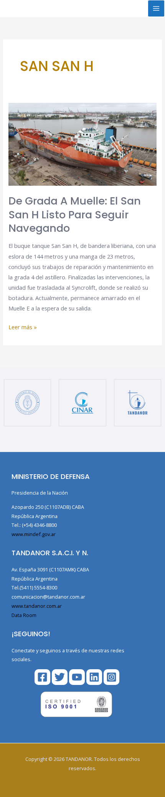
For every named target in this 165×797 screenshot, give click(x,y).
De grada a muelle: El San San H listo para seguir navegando (74, 214)
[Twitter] (60, 677)
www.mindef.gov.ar (34, 534)
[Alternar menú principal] (156, 8)
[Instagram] (111, 677)
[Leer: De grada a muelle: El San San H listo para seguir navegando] (82, 143)
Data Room (24, 615)
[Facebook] (42, 677)
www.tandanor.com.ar (37, 605)
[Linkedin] (94, 677)
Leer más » (22, 326)
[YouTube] (77, 677)
